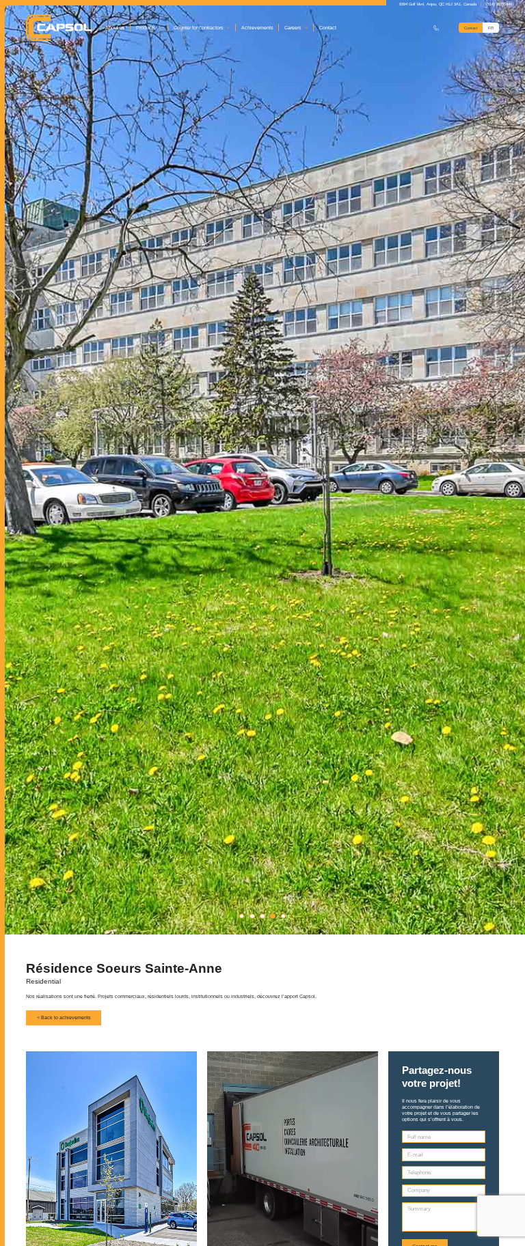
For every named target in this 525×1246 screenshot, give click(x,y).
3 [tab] (262, 916)
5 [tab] (283, 916)
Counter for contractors (199, 27)
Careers (292, 27)
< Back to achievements (64, 1017)
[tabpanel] (262, 467)
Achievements (257, 27)
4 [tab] (272, 916)
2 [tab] (252, 916)
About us (115, 27)
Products (146, 27)
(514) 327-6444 (499, 4)
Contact (327, 27)
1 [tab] (242, 916)
